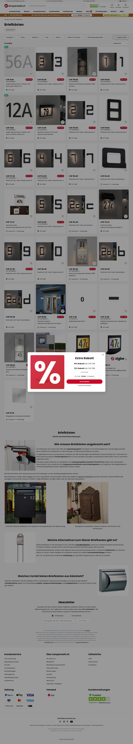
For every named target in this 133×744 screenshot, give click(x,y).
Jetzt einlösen (84, 382)
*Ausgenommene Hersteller (84, 385)
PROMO (84, 376)
